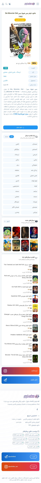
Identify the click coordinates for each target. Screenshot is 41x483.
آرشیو (8, 221)
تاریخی (35, 155)
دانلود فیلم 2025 (17, 435)
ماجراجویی (16, 186)
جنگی (17, 160)
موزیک (35, 202)
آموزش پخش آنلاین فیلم (32, 422)
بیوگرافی (16, 149)
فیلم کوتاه (34, 181)
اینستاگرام (34, 371)
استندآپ (34, 144)
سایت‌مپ (18, 422)
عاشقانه (17, 170)
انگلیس (5, 80)
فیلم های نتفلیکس (33, 447)
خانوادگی (34, 165)
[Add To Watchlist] (20, 56)
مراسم (35, 191)
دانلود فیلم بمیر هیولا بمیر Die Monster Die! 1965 (20, 15)
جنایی (35, 160)
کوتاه (35, 186)
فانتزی (17, 176)
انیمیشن (34, 149)
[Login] (3, 4)
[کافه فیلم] (29, 4)
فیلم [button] (12, 137)
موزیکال (16, 202)
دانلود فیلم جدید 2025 (32, 443)
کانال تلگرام (34, 380)
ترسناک (18, 72)
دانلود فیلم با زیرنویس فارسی (31, 419)
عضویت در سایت (16, 419)
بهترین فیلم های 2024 (32, 435)
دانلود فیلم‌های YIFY (33, 425)
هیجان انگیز (15, 207)
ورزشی (35, 212)
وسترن (17, 212)
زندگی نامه (34, 170)
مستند (17, 191)
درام (18, 165)
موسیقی (34, 207)
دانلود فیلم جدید (33, 439)
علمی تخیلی (11, 72)
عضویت (33, 457)
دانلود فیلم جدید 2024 (19, 439)
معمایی (5, 72)
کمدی (17, 181)
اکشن (17, 144)
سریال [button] (6, 137)
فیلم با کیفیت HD (17, 443)
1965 (4, 76)
